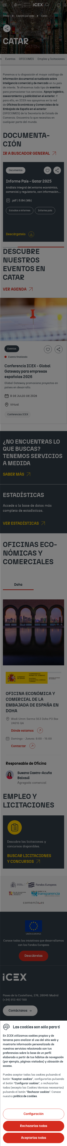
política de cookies (25, 1096)
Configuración (34, 1114)
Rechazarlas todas (33, 1126)
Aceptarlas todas (33, 1138)
